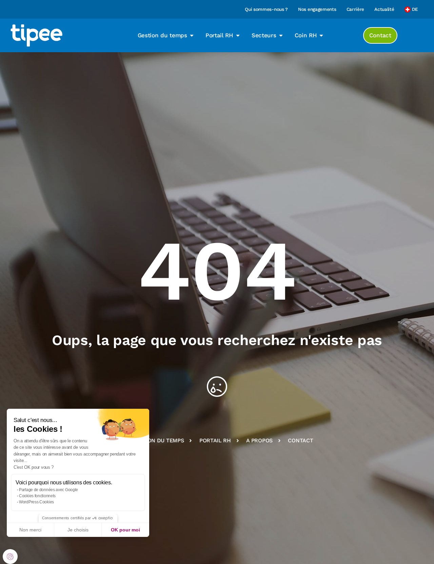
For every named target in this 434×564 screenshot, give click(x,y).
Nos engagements (317, 9)
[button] (10, 556)
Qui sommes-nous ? (266, 9)
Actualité (384, 9)
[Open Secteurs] (281, 36)
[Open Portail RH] (238, 36)
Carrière (355, 9)
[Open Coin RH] (321, 36)
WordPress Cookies (36, 502)
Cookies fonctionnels (37, 496)
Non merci (30, 529)
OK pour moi (125, 529)
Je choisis (77, 529)
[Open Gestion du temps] (192, 36)
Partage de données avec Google (48, 489)
